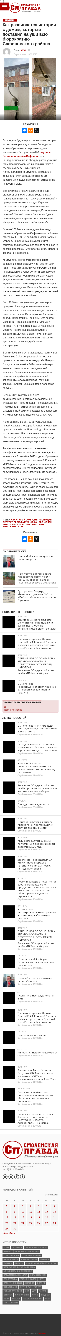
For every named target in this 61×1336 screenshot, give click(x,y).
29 (6, 1228)
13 (46, 1211)
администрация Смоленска (18, 1271)
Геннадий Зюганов (31, 1255)
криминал (25, 1287)
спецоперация (11, 1255)
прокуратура (21, 522)
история (29, 1283)
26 (38, 1223)
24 (22, 1223)
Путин (42, 1279)
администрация (42, 520)
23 (14, 1223)
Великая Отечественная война (19, 1267)
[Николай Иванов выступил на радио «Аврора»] (9, 561)
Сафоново (36, 522)
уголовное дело (13, 526)
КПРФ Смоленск (38, 1275)
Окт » (12, 1233)
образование (10, 1287)
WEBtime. (42, 1333)
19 (38, 1217)
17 (22, 1217)
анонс (35, 1295)
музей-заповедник (32, 1299)
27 (46, 1223)
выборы (19, 1263)
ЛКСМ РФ (8, 1263)
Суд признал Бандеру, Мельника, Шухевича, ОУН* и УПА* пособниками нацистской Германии (37, 596)
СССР (47, 1299)
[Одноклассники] (30, 130)
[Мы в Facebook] (22, 1176)
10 (22, 1211)
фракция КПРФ (11, 1259)
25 (30, 1223)
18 (30, 1217)
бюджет (45, 1295)
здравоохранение (13, 1291)
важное (8, 1251)
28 (54, 1223)
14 (54, 1211)
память (42, 1291)
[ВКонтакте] (24, 130)
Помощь (44, 1259)
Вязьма (14, 1303)
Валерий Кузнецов (13, 1283)
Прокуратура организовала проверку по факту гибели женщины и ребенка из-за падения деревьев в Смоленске (37, 578)
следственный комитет (31, 524)
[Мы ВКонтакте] (10, 1176)
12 (38, 1211)
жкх (27, 1291)
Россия (37, 1287)
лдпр (6, 1299)
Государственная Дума (27, 1251)
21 (54, 1217)
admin (23, 50)
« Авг (5, 1233)
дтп (34, 1291)
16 (14, 1217)
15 (6, 1217)
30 (14, 1228)
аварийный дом (21, 520)
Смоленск (17, 1247)
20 (46, 1217)
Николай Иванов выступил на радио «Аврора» (35, 558)
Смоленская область (36, 1247)
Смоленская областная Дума (41, 1263)
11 (30, 1211)
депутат (8, 522)
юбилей (16, 1299)
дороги (41, 1283)
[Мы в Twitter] (5, 1176)
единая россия (29, 1259)
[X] (36, 130)
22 (6, 1223)
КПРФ (6, 1247)
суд (6, 1303)
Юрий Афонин (22, 1295)
